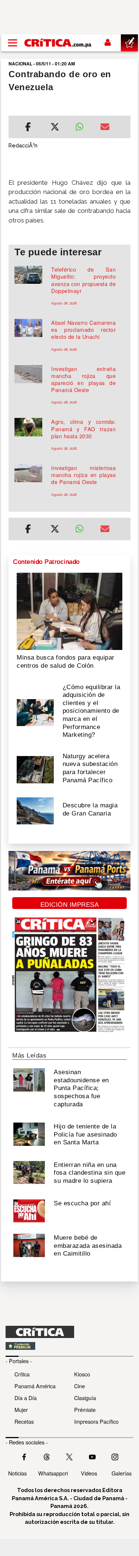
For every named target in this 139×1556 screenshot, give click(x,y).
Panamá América (35, 1386)
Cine (79, 1386)
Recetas (24, 1421)
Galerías (122, 1473)
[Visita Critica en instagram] (115, 1456)
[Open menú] (12, 42)
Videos (89, 1473)
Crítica (22, 1374)
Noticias (17, 1473)
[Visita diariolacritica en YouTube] (92, 1456)
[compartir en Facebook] (28, 128)
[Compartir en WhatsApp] (82, 125)
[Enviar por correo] (104, 128)
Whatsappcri (53, 1473)
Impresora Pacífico (96, 1421)
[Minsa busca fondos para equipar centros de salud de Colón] (69, 610)
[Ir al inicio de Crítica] (58, 43)
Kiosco (82, 1374)
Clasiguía (85, 1398)
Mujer (21, 1409)
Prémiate (85, 1409)
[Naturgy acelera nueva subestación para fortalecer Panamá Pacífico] (35, 769)
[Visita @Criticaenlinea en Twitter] (46, 1456)
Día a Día (25, 1398)
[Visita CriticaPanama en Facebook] (24, 1456)
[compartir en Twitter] (54, 128)
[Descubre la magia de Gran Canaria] (35, 810)
